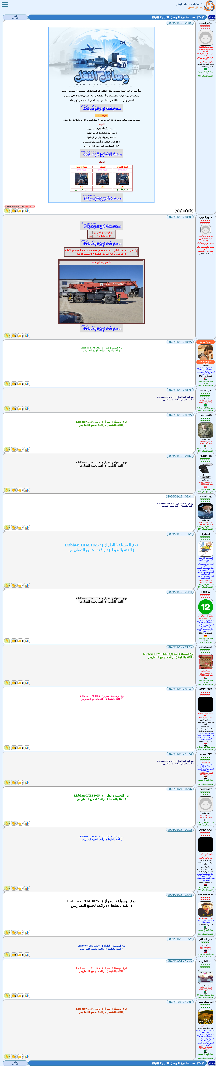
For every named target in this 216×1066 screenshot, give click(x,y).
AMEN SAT (205, 689)
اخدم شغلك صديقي (206, 1002)
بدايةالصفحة (15, 1063)
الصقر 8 (206, 534)
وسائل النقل (195, 7)
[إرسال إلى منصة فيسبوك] (186, 211)
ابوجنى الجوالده (205, 647)
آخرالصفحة (15, 17)
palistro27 (206, 789)
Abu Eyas (205, 342)
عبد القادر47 (205, 961)
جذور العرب (205, 23)
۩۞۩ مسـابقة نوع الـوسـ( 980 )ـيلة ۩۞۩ (178, 17)
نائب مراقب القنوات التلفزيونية (206, 362)
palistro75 (206, 415)
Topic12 (205, 591)
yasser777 (206, 754)
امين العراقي (205, 939)
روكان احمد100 (205, 496)
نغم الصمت (206, 390)
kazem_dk (206, 455)
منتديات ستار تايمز (190, 4)
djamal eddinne (205, 894)
